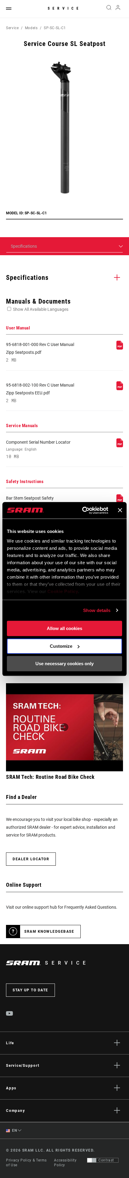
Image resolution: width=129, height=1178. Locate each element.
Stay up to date (30, 990)
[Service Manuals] (119, 445)
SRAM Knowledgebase (49, 931)
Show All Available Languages (40, 309)
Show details (96, 610)
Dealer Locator (31, 859)
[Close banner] (120, 510)
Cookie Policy (62, 591)
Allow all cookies (64, 628)
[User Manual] (119, 348)
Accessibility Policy (65, 1162)
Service (64, 8)
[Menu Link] (8, 9)
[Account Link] (118, 9)
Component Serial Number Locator (38, 449)
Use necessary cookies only (64, 663)
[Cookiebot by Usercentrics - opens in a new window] (82, 510)
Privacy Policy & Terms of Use (26, 1162)
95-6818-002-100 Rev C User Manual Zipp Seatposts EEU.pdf (40, 393)
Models (31, 28)
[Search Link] (109, 9)
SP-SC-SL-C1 (55, 28)
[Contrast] (91, 1160)
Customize (61, 646)
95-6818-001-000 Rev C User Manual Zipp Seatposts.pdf (40, 352)
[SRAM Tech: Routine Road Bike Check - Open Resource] (64, 727)
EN (14, 1130)
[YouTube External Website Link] (9, 1014)
